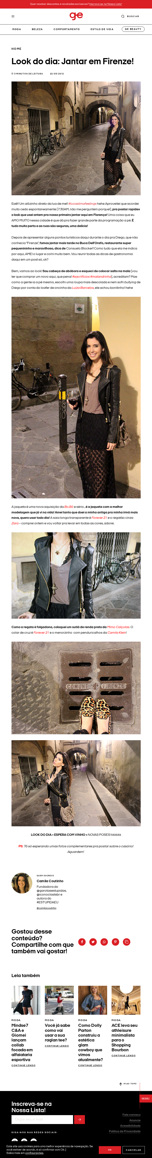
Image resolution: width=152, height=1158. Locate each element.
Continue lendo (23, 1065)
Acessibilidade (130, 1125)
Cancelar (133, 1150)
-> (79, 1119)
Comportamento (67, 29)
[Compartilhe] (126, 942)
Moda (16, 29)
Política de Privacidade (125, 1131)
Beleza (37, 29)
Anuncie (135, 1120)
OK (110, 1150)
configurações (34, 1153)
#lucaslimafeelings (82, 203)
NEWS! (146, 1098)
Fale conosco (132, 1114)
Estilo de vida (102, 29)
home (16, 49)
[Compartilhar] (82, 942)
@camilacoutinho (46, 908)
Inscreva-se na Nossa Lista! (105, 4)
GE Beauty (133, 29)
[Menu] (12, 16)
